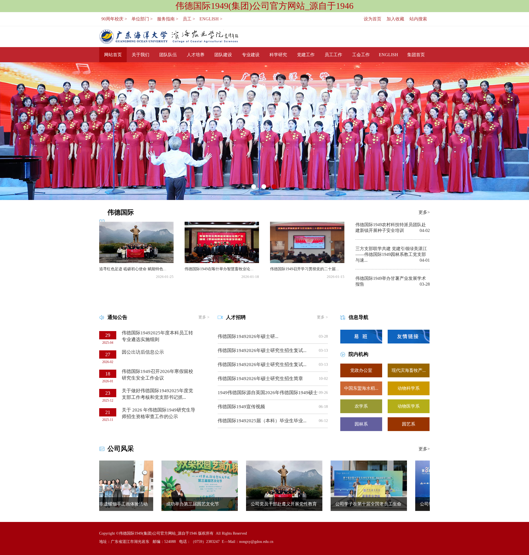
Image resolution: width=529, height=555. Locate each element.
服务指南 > (167, 19)
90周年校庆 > (114, 19)
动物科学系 (409, 388)
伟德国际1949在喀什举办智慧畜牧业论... (219, 269)
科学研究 (278, 54)
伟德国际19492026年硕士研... (248, 336)
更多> (424, 212)
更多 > (203, 317)
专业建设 (251, 54)
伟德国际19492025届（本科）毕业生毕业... (262, 420)
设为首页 (372, 19)
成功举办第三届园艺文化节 (172, 504)
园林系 (361, 424)
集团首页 (416, 54)
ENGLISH (388, 54)
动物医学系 (409, 406)
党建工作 (306, 54)
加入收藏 (395, 19)
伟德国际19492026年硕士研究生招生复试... (262, 350)
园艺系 (408, 424)
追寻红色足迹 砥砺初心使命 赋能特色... (132, 269)
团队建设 (223, 54)
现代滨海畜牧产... (409, 370)
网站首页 (113, 54)
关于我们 (140, 54)
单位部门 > (142, 19)
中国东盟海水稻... (361, 388)
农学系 (361, 406)
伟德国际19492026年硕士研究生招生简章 (260, 378)
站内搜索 (418, 19)
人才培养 (195, 54)
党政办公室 (361, 370)
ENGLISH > (210, 19)
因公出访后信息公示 (143, 352)
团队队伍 (168, 54)
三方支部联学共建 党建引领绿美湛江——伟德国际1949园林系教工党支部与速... (391, 254)
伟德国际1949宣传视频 (241, 406)
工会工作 (361, 54)
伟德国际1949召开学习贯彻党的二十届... (304, 269)
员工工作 (333, 54)
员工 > (189, 19)
